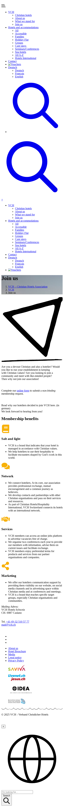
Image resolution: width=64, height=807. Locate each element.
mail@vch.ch (8, 624)
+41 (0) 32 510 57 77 (17, 621)
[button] (11, 12)
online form (23, 390)
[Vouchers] (35, 64)
